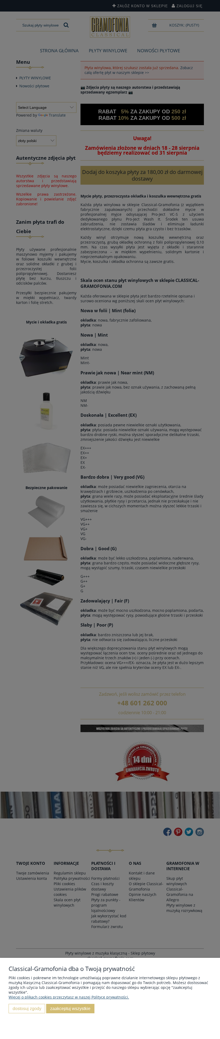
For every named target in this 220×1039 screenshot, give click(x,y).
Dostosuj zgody (27, 1008)
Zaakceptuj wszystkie (70, 1008)
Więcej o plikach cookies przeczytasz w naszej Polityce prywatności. (69, 997)
